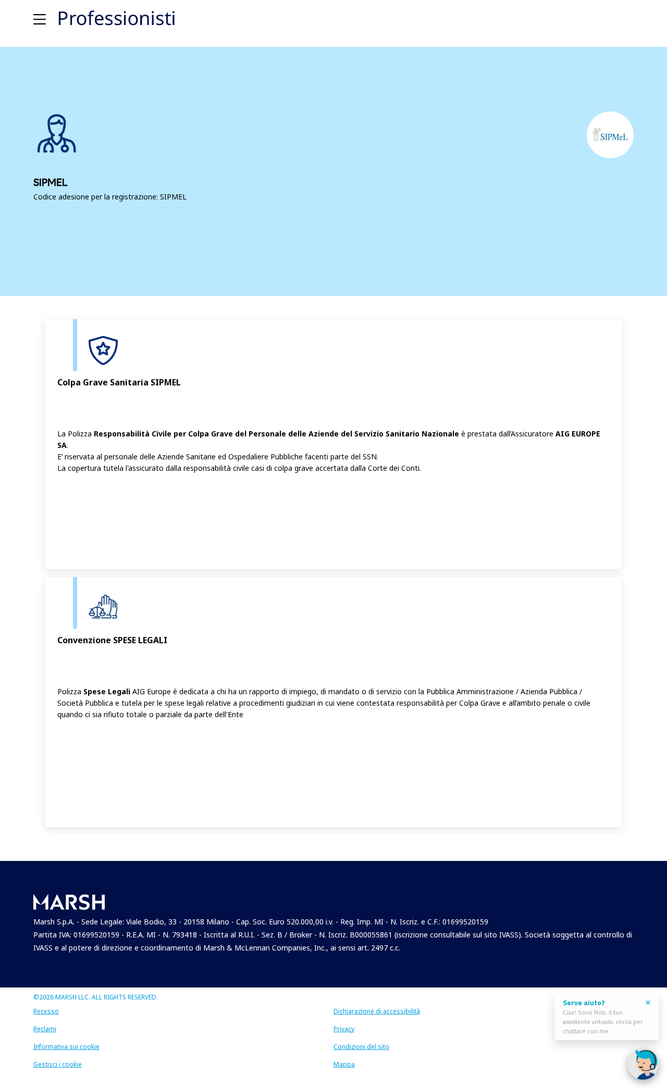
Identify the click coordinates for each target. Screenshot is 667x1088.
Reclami (44, 1028)
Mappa (344, 1064)
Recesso (46, 1011)
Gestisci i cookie (57, 1064)
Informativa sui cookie (66, 1046)
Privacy (344, 1028)
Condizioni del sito (361, 1046)
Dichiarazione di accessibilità (377, 1011)
